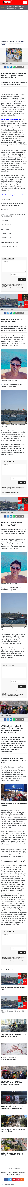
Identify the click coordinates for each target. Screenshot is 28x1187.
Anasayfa (3, 1172)
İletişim (15, 1172)
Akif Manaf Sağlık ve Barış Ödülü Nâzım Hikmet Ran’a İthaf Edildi (15, 7)
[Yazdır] (19, 67)
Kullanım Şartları (10, 1174)
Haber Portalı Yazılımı (9, 1184)
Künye (9, 1172)
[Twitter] (8, 67)
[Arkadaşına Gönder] (16, 67)
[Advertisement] (14, 24)
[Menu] (25, 2)
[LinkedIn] (11, 67)
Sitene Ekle (18, 1174)
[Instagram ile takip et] (18, 1179)
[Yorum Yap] (22, 67)
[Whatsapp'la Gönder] (14, 67)
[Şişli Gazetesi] (7, 2)
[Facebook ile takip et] (6, 1179)
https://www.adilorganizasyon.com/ (12, 195)
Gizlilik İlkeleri (22, 1172)
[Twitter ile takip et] (10, 1179)
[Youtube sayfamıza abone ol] (14, 1179)
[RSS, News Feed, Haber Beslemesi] (22, 1179)
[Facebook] (5, 67)
